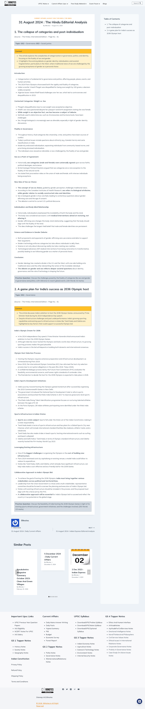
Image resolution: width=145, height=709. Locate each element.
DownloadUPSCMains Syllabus (89, 625)
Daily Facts (50, 625)
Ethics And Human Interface (119, 622)
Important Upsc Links (22, 616)
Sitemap (39, 697)
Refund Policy (16, 670)
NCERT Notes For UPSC (24, 631)
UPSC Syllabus (81, 616)
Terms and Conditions (19, 682)
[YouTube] (78, 689)
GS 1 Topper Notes (21, 640)
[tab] (48, 596)
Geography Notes (21, 653)
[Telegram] (74, 689)
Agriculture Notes (84, 647)
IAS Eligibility (20, 628)
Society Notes (20, 650)
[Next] (89, 572)
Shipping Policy (17, 676)
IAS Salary (19, 634)
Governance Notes (53, 656)
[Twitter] (67, 689)
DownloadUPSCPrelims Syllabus (89, 622)
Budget (49, 634)
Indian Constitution (20, 658)
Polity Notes (50, 653)
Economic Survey (52, 637)
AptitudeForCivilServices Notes (121, 628)
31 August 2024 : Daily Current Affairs (26, 529)
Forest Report (51, 640)
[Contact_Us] (139, 701)
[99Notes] (10, 3)
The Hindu (68, 18)
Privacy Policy (16, 665)
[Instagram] (70, 689)
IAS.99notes (47, 697)
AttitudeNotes (114, 625)
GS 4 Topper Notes (115, 616)
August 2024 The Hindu (55, 18)
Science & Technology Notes (88, 650)
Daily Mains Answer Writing (57, 622)
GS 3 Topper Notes (84, 637)
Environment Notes (84, 653)
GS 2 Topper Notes (52, 646)
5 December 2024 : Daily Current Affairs (52, 556)
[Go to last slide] (17, 572)
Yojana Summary (52, 628)
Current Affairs (40, 18)
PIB (47, 631)
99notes (47, 25)
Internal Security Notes (86, 656)
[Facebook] (63, 689)
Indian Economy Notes (86, 644)
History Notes (20, 647)
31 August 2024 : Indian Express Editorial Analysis (75, 529)
